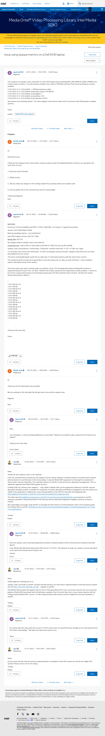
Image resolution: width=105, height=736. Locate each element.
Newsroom (47, 707)
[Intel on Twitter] (23, 714)
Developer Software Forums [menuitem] (36, 9)
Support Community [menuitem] (8, 9)
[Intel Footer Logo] (6, 718)
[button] (96, 72)
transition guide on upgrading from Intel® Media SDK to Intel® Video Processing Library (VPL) (56, 37)
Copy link (79, 206)
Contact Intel (37, 707)
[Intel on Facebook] (17, 714)
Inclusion (91, 707)
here (63, 690)
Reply (92, 121)
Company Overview (24, 707)
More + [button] (48, 3)
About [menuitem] (21, 9)
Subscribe (92, 54)
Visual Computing (41, 46)
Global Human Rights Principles (31, 727)
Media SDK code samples (24, 114)
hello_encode (34, 587)
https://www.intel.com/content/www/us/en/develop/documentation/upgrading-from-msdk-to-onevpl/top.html (51, 508)
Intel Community (9, 46)
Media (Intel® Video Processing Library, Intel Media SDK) (22, 48)
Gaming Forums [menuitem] (76, 9)
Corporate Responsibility (77, 707)
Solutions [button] (37, 3)
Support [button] (25, 3)
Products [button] (14, 3)
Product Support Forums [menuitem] (58, 9)
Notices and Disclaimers (23, 726)
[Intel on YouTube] (33, 714)
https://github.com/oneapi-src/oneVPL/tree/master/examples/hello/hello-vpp (47, 497)
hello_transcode (19, 587)
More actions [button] (90, 60)
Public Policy (21, 709)
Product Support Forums (25, 46)
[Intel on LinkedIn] (28, 714)
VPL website (63, 42)
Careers (64, 707)
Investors (56, 707)
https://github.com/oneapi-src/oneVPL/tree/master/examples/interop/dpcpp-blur (38, 494)
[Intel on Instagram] (38, 714)
